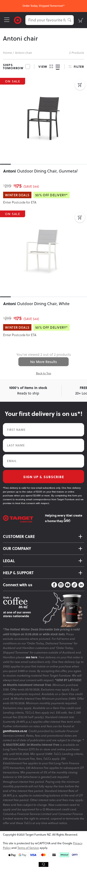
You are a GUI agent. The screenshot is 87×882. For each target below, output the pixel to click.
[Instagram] (61, 584)
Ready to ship (28, 390)
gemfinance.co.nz (15, 731)
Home (7, 52)
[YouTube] (68, 584)
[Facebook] (54, 584)
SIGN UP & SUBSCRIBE (43, 476)
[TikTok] (74, 584)
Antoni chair (23, 52)
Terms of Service (28, 848)
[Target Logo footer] (24, 519)
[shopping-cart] (81, 20)
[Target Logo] (18, 19)
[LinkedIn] (81, 584)
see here (31, 657)
